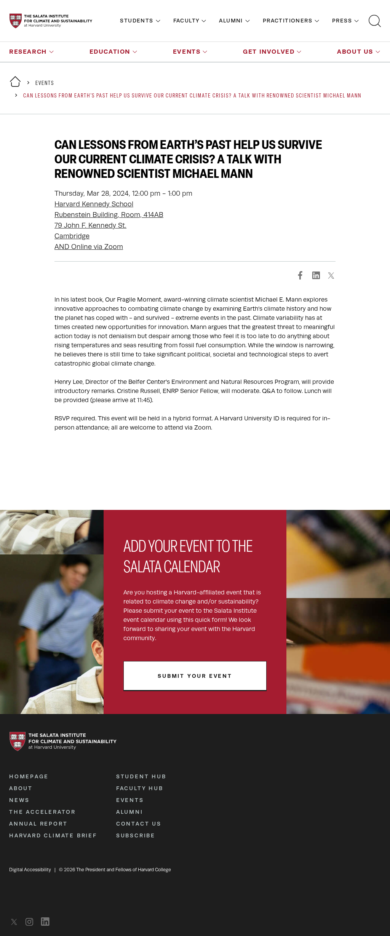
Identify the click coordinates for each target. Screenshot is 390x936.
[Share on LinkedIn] (315, 275)
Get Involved (268, 51)
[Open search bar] (375, 21)
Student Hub (141, 776)
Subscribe (135, 835)
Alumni (231, 21)
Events (187, 51)
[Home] (15, 86)
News (19, 800)
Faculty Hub (139, 788)
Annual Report (38, 824)
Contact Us (138, 824)
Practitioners (287, 21)
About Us (355, 51)
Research (28, 51)
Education (110, 51)
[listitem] (16, 921)
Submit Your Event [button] (195, 676)
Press (342, 21)
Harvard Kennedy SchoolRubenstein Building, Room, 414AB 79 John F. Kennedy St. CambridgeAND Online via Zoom (108, 225)
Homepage (28, 776)
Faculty (186, 21)
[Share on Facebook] (300, 275)
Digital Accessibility (30, 869)
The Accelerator (42, 812)
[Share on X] (331, 275)
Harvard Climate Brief (53, 835)
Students (136, 21)
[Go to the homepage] (51, 21)
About (21, 788)
